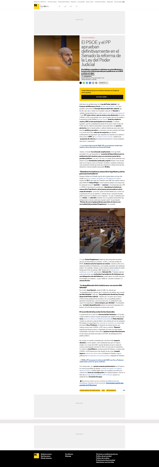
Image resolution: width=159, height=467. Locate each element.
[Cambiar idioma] (71, 6)
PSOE (103, 390)
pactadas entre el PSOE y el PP (109, 106)
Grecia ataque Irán (119, 1)
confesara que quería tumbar (93, 353)
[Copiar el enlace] (96, 83)
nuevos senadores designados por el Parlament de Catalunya (103, 178)
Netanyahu (110, 1)
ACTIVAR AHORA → (102, 97)
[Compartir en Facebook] (90, 83)
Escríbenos (69, 454)
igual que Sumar (102, 119)
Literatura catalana (100, 1)
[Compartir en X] (81, 83)
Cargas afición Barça (64, 1)
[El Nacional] (36, 6)
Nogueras (73, 1)
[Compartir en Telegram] (87, 83)
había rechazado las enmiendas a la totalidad (109, 323)
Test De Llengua (52, 1)
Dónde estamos (46, 458)
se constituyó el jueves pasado (103, 137)
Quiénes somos (46, 454)
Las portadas (81, 1)
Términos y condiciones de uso (107, 454)
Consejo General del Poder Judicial (90, 390)
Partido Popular (111, 390)
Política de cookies (102, 458)
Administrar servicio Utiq (105, 462)
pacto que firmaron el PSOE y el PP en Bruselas (99, 375)
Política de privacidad (103, 456)
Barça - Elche (90, 1)
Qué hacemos (45, 456)
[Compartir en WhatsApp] (84, 83)
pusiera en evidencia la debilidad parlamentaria (97, 319)
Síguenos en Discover (40, 1)
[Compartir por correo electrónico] (93, 83)
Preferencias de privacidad (105, 460)
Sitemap (68, 456)
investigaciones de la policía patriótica (99, 355)
